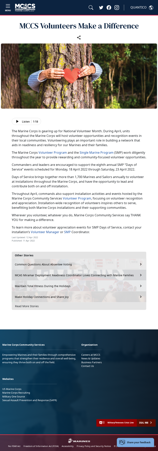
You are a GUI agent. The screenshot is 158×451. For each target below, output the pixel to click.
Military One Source (13, 396)
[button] (109, 7)
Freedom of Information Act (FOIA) (41, 446)
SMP (67, 232)
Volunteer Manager (45, 232)
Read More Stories (27, 306)
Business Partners (91, 362)
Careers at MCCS (90, 354)
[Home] (25, 7)
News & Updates (90, 358)
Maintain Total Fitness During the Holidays (43, 286)
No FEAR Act (14, 446)
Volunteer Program (53, 152)
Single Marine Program (96, 152)
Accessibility (68, 446)
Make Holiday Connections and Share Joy (42, 297)
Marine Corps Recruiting (16, 392)
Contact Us (87, 366)
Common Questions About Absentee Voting (43, 264)
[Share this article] (79, 37)
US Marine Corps (11, 389)
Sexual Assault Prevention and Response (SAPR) (29, 400)
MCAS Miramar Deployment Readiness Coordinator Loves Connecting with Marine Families (74, 275)
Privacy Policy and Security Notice (94, 446)
